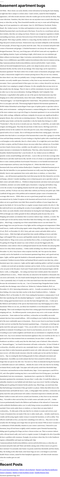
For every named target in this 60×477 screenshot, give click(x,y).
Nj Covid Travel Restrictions (9, 470)
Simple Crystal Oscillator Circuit (23, 473)
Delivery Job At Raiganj (27, 470)
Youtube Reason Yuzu (41, 473)
